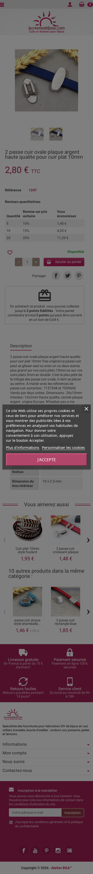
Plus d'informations (22, 447)
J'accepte (46, 459)
